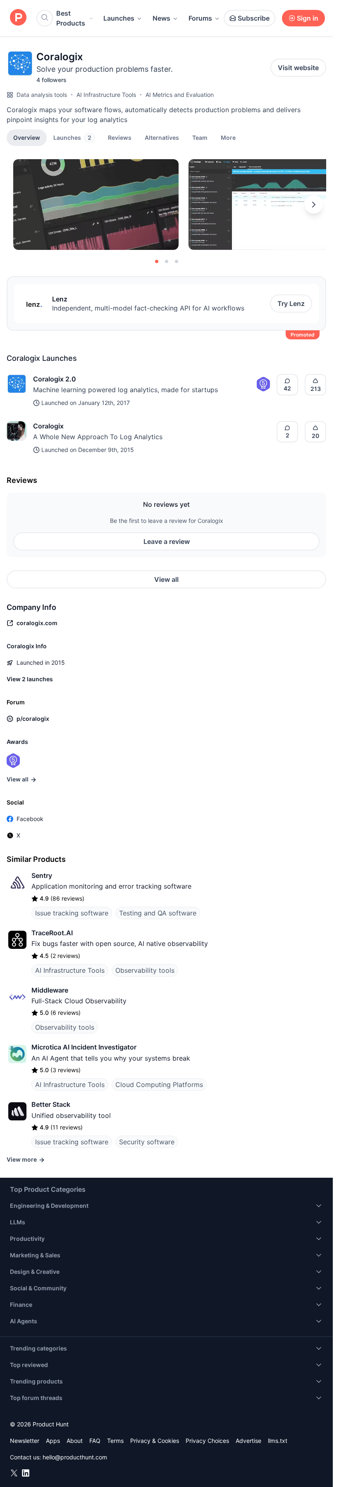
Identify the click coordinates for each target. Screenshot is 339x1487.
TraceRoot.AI (52, 933)
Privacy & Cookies (154, 1440)
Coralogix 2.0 (54, 379)
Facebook (30, 818)
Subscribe (254, 18)
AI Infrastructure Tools (106, 94)
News (161, 18)
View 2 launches (30, 678)
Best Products (70, 18)
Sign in (307, 18)
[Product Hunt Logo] (18, 18)
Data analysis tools (42, 94)
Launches (118, 18)
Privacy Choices (207, 1440)
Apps (53, 1440)
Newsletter (24, 1440)
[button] (228, 137)
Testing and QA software (157, 913)
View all (166, 579)
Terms (115, 1440)
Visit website (298, 68)
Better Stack (50, 1104)
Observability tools (144, 970)
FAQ (94, 1440)
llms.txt (277, 1440)
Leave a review (166, 541)
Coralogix (48, 426)
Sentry (41, 875)
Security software (146, 1142)
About (75, 1440)
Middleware (49, 990)
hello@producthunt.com (75, 1457)
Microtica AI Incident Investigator (83, 1047)
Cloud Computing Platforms (159, 1084)
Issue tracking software (71, 913)
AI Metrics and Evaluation (180, 94)
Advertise (248, 1440)
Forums (200, 18)
